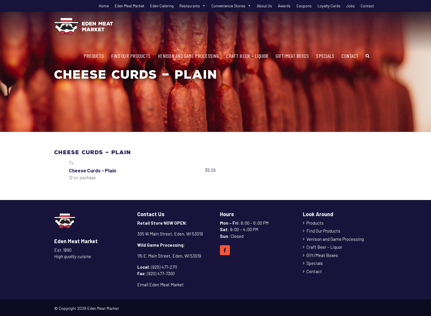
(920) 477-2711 (164, 267)
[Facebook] (225, 250)
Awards (284, 6)
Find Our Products (323, 230)
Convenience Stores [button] (228, 6)
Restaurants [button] (189, 6)
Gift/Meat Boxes (322, 255)
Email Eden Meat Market (160, 284)
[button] (367, 55)
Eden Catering (162, 6)
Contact (367, 6)
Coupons (304, 6)
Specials (314, 263)
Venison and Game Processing (335, 239)
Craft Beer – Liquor (324, 247)
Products (315, 223)
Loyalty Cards (329, 6)
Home (104, 6)
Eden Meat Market (129, 6)
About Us (264, 6)
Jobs (350, 6)
